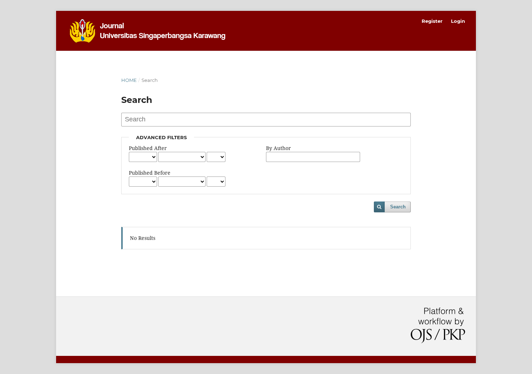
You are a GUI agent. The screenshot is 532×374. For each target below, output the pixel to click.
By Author (278, 148)
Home (129, 80)
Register (432, 21)
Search (398, 206)
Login (458, 21)
